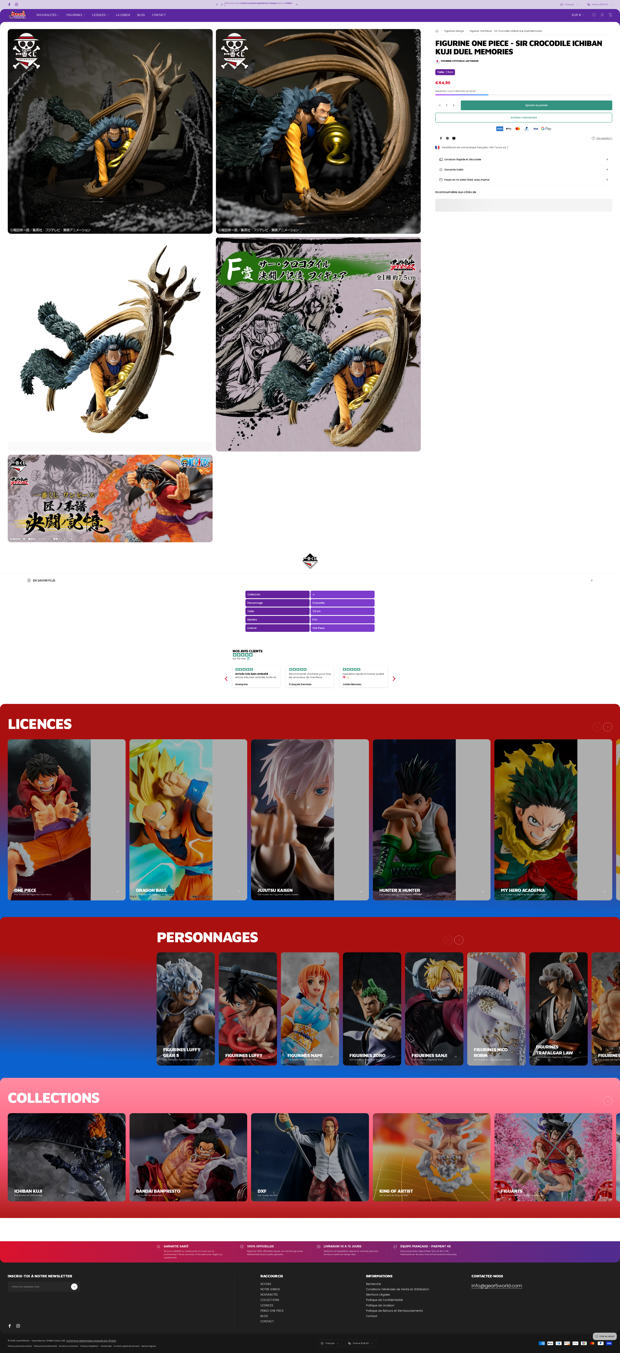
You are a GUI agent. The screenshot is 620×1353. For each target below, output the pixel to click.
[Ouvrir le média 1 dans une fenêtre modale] (110, 131)
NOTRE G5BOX (270, 1289)
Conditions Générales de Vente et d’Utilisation (397, 1289)
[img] (312, 655)
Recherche (373, 1284)
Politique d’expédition (89, 1346)
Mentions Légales (378, 1294)
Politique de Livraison (380, 1305)
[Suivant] (296, 4)
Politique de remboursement (20, 1346)
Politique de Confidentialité (384, 1300)
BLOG (264, 1316)
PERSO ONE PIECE (272, 1311)
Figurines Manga (454, 31)
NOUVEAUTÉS (269, 1294)
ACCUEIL (266, 1284)
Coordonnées (106, 1346)
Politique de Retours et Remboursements (394, 1311)
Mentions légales (148, 1346)
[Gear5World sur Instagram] (18, 1326)
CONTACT (267, 1321)
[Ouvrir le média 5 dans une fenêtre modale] (110, 498)
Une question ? (604, 138)
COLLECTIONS (269, 1300)
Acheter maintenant (524, 117)
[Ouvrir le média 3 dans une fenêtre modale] (110, 344)
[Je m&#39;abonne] (74, 1286)
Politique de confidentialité (45, 1346)
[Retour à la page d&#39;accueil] (437, 31)
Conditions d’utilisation (68, 1346)
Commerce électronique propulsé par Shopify (91, 1340)
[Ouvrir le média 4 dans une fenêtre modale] (318, 344)
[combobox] (569, 4)
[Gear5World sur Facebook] (10, 1326)
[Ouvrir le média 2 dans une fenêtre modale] (318, 131)
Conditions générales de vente (126, 1346)
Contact (371, 1316)
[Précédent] (217, 4)
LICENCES (266, 1305)
